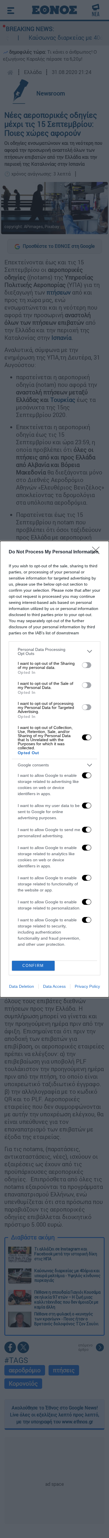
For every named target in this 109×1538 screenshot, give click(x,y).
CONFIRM (33, 965)
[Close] (97, 552)
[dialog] (54, 769)
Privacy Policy (87, 986)
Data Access (54, 986)
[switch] (86, 665)
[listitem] (54, 651)
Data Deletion (21, 986)
